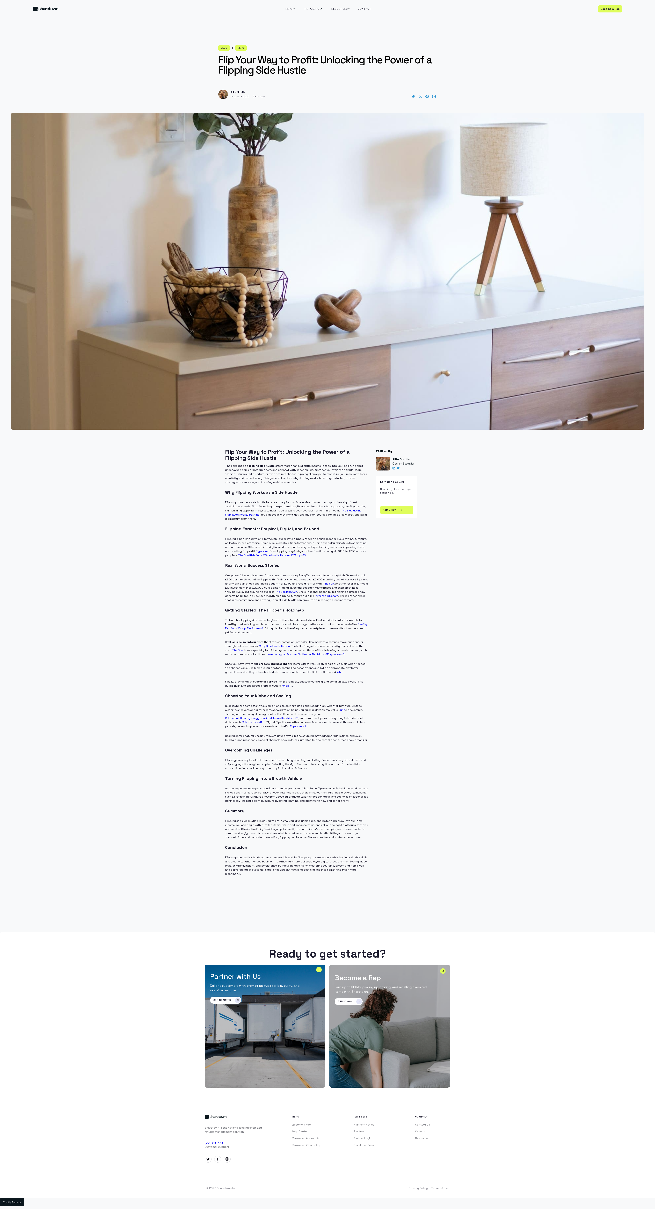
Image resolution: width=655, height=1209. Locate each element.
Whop (262, 646)
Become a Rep (610, 9)
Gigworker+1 (298, 726)
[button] (289, 9)
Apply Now (393, 510)
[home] (95, 8)
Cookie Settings (12, 1202)
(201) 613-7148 (214, 1142)
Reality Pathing (249, 514)
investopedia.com (326, 596)
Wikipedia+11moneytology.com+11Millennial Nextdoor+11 (261, 718)
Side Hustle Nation (278, 646)
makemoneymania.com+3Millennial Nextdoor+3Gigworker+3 (305, 654)
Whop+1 (286, 685)
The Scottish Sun (286, 592)
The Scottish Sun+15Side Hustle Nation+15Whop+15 (272, 555)
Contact (364, 9)
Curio (342, 710)
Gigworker (262, 551)
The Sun (328, 583)
